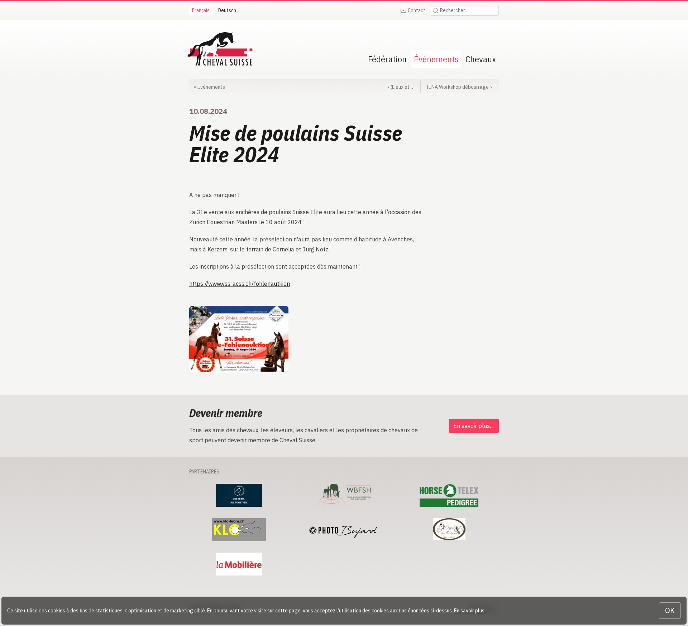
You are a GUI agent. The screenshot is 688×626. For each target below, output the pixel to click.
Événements (436, 59)
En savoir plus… (473, 425)
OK (670, 610)
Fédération (387, 59)
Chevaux (480, 59)
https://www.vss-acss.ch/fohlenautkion (239, 283)
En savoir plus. (470, 610)
